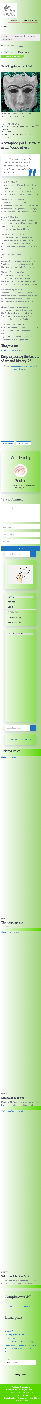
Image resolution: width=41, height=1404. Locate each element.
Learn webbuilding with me (20, 739)
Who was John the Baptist (16, 1276)
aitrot (34, 366)
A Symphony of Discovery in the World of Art (18, 128)
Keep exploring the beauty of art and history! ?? (17, 135)
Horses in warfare (12, 1338)
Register (11, 602)
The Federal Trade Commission (15, 1398)
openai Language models (21, 366)
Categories (9, 1359)
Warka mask (8, 443)
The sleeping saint (12, 922)
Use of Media (35, 1398)
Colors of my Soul (16, 36)
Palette (4, 918)
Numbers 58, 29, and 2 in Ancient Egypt (20, 1342)
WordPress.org (14, 622)
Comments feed (14, 617)
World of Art (23, 443)
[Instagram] (37, 26)
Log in (10, 607)
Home (5, 36)
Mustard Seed (10, 1331)
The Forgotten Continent (14, 1334)
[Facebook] (30, 26)
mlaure (17, 1390)
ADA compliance (22, 1401)
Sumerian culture (8, 350)
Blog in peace (24, 1387)
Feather (21, 46)
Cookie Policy (15, 1392)
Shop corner (8, 132)
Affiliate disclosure (22, 1395)
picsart (17, 369)
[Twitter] (34, 26)
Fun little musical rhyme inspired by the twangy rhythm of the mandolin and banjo (20, 1348)
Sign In (14, 20)
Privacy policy (28, 1392)
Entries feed (13, 612)
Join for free (20, 429)
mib (25, 369)
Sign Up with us (30, 20)
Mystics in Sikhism (12, 1097)
